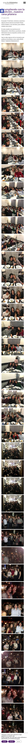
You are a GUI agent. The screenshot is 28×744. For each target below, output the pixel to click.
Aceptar (4, 741)
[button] (25, 3)
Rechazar (11, 741)
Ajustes (18, 741)
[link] (2, 11)
